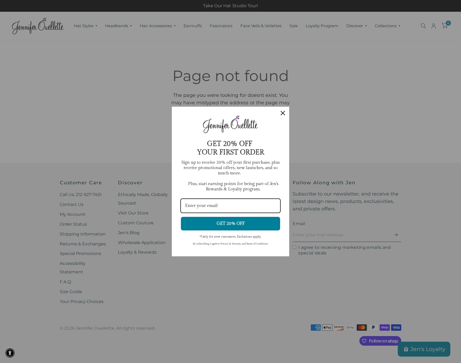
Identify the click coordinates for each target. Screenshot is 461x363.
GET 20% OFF (231, 223)
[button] (10, 353)
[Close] (282, 113)
